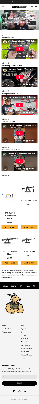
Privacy (23, 358)
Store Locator (25, 345)
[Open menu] (3, 7)
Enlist (19, 383)
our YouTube (21, 275)
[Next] (37, 2)
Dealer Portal (25, 352)
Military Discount (26, 342)
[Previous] (4, 2)
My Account (24, 339)
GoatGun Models (7, 329)
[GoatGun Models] (19, 7)
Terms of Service (26, 355)
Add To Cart (10, 227)
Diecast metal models (19, 2)
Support (23, 329)
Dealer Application (26, 348)
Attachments (6, 332)
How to (23, 332)
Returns (23, 335)
